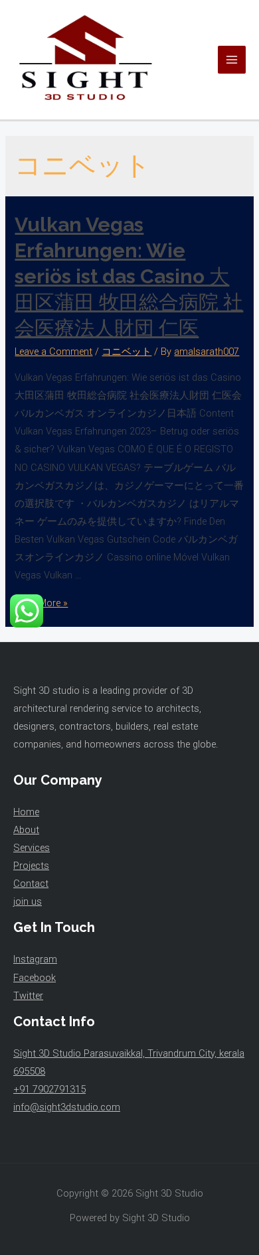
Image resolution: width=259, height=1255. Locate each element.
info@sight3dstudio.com (66, 1107)
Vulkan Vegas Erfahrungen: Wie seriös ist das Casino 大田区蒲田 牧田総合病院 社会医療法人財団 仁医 (129, 276)
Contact (30, 884)
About (26, 830)
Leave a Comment (53, 352)
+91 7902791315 (49, 1089)
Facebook (34, 978)
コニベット (126, 352)
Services (31, 848)
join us (27, 901)
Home (26, 812)
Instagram (35, 959)
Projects (31, 866)
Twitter (28, 996)
